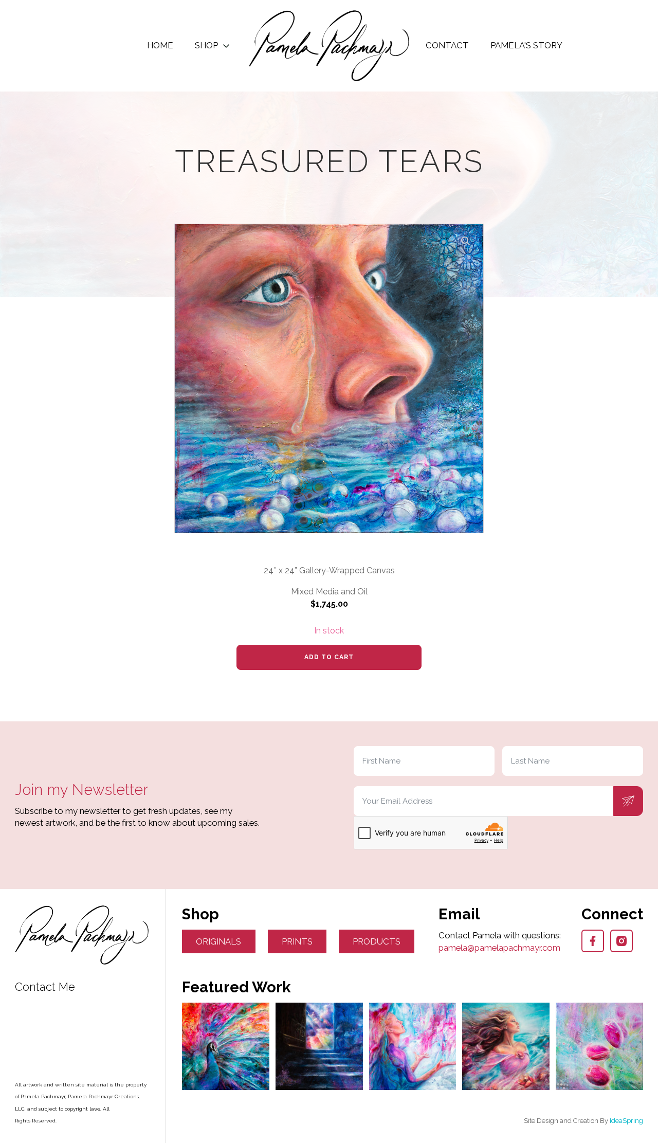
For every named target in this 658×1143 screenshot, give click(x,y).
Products (376, 941)
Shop (206, 45)
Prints (297, 941)
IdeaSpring (626, 1120)
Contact (447, 45)
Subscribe (628, 801)
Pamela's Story (526, 45)
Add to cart (329, 657)
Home (160, 45)
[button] (465, 241)
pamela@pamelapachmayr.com (499, 947)
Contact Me (45, 987)
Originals (218, 941)
